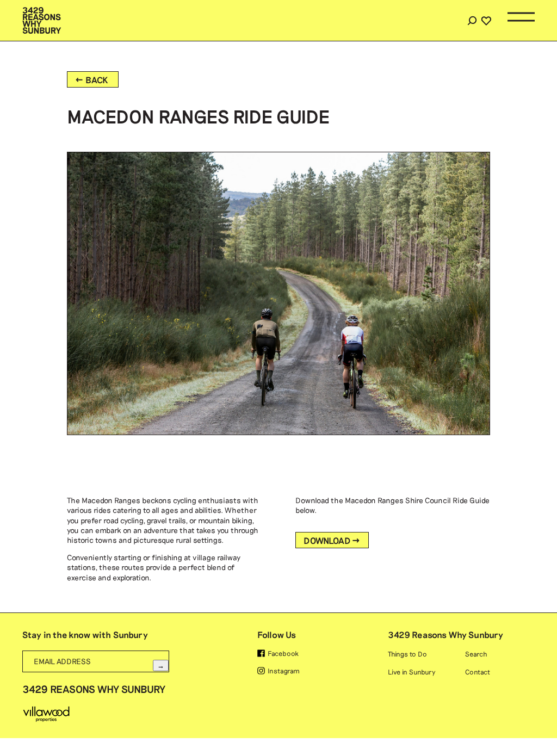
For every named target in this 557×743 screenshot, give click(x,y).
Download (327, 540)
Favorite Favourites (486, 111)
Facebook (283, 653)
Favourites (486, 20)
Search (472, 20)
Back (97, 80)
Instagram (284, 670)
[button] (521, 20)
